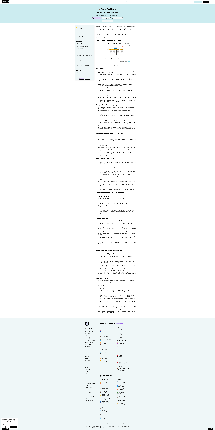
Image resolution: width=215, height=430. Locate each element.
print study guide (107, 18)
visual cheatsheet (97, 18)
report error (88, 78)
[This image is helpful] (128, 64)
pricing (26, 1)
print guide (82, 78)
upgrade (206, 1)
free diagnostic (198, 1)
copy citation (115, 18)
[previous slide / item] (102, 55)
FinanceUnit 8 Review (107, 9)
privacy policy (4, 421)
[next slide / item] (129, 55)
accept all (13, 426)
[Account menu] (211, 2)
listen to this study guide (108, 21)
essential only (5, 427)
